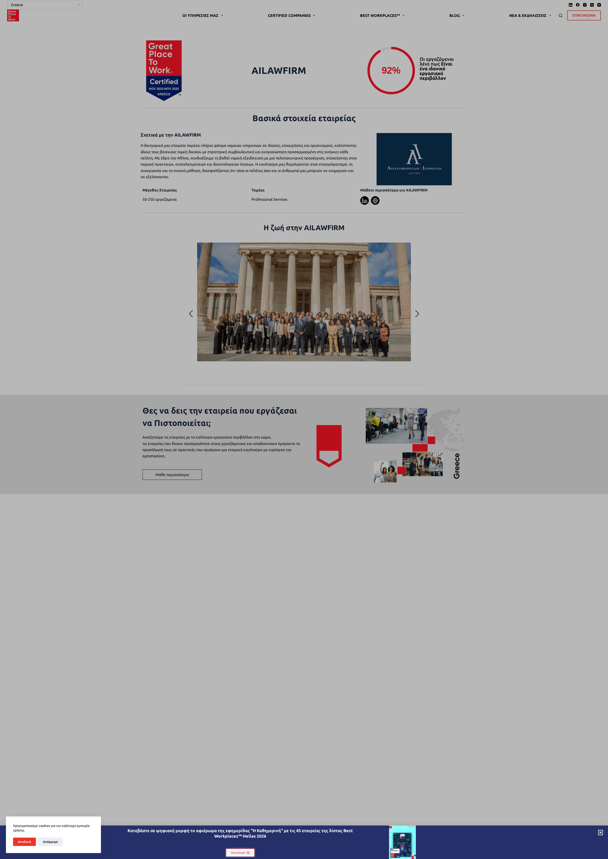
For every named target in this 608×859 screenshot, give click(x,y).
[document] (304, 429)
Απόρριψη (50, 841)
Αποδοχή (24, 841)
